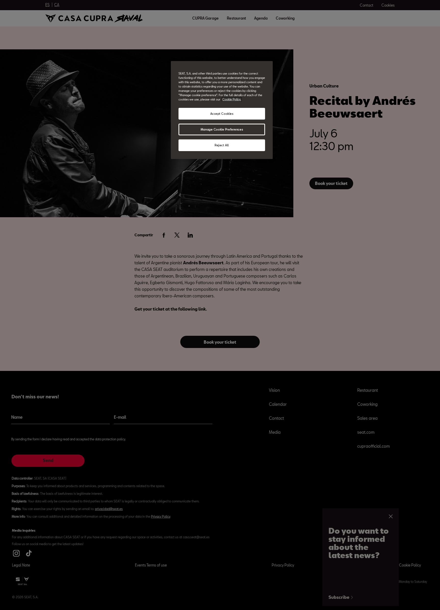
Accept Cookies (221, 113)
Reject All (222, 145)
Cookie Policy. (231, 99)
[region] (222, 110)
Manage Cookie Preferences (222, 129)
